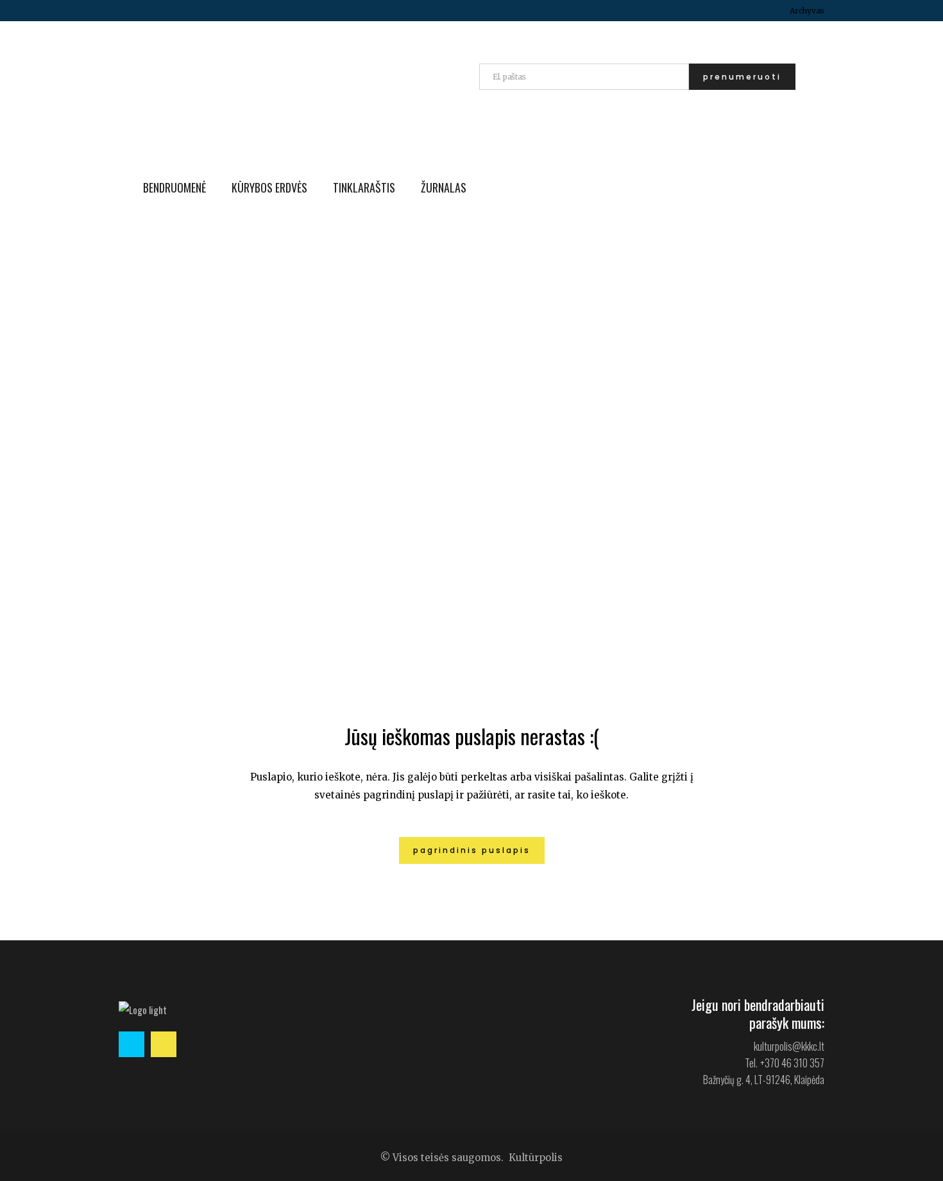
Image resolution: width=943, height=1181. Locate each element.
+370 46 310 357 (792, 1063)
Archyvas (807, 10)
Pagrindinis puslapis (472, 850)
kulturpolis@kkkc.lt (789, 1046)
